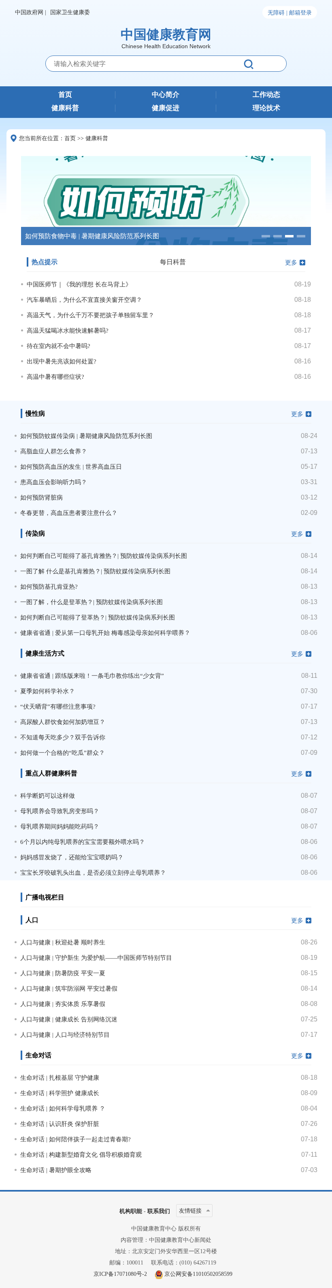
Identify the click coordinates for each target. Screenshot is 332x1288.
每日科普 (173, 261)
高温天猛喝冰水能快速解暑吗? (68, 330)
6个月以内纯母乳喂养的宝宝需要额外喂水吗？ (82, 842)
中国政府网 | (30, 12)
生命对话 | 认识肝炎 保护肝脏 (59, 1124)
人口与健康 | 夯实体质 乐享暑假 (62, 1004)
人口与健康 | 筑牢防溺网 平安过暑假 (68, 988)
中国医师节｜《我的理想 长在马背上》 (79, 284)
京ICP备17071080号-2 (120, 1274)
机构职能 (130, 1211)
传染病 (35, 533)
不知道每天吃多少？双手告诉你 (62, 737)
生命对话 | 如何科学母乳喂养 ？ (62, 1108)
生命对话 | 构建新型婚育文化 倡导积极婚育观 (81, 1154)
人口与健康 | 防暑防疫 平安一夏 (62, 973)
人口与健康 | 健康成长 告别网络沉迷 (68, 1019)
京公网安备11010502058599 (198, 1274)
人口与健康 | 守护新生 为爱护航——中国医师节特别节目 (96, 958)
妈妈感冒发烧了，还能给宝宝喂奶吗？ (71, 857)
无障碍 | (277, 13)
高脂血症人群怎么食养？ (53, 451)
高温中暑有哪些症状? (55, 377)
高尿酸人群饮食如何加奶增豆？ (62, 722)
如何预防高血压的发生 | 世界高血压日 (71, 467)
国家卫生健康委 (70, 12)
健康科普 (65, 108)
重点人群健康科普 (51, 773)
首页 (65, 94)
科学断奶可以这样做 (47, 795)
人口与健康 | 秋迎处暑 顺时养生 (62, 942)
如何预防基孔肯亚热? (49, 586)
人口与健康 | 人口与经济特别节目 (65, 1035)
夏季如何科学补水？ (47, 691)
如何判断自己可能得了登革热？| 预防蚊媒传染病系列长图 (97, 617)
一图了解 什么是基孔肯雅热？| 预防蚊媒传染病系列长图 (95, 571)
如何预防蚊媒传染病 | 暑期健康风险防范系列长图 (86, 436)
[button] (266, 236)
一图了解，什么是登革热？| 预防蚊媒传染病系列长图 (91, 602)
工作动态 (266, 94)
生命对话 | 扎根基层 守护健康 (59, 1077)
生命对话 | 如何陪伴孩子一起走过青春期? (75, 1139)
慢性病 (35, 413)
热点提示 (44, 261)
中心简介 (165, 94)
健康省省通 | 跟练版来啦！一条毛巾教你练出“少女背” (92, 676)
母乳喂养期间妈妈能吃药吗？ (59, 826)
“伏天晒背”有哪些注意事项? (58, 706)
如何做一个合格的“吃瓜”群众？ (62, 753)
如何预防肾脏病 (41, 497)
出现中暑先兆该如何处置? (61, 361)
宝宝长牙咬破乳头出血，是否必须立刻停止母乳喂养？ (93, 872)
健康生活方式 (45, 653)
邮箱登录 (300, 13)
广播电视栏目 (45, 897)
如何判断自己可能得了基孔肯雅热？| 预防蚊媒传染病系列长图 (103, 556)
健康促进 (165, 108)
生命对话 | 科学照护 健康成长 (59, 1093)
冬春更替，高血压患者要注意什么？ (68, 513)
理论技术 (266, 108)
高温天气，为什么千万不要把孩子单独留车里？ (90, 315)
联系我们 (158, 1211)
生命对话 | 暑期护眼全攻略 (56, 1170)
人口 (32, 919)
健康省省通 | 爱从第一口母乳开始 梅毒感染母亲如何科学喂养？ (105, 633)
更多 (291, 262)
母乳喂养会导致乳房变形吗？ (59, 811)
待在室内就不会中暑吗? (58, 346)
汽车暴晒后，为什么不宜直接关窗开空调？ (84, 300)
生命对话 (38, 1055)
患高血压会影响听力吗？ (53, 482)
